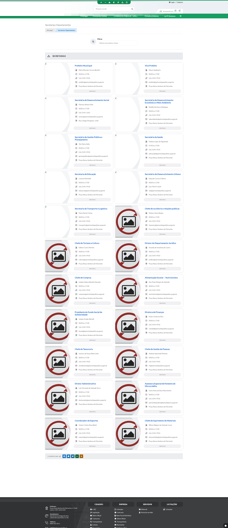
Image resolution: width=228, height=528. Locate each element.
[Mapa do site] (122, 2)
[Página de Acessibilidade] (127, 2)
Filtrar (99, 39)
